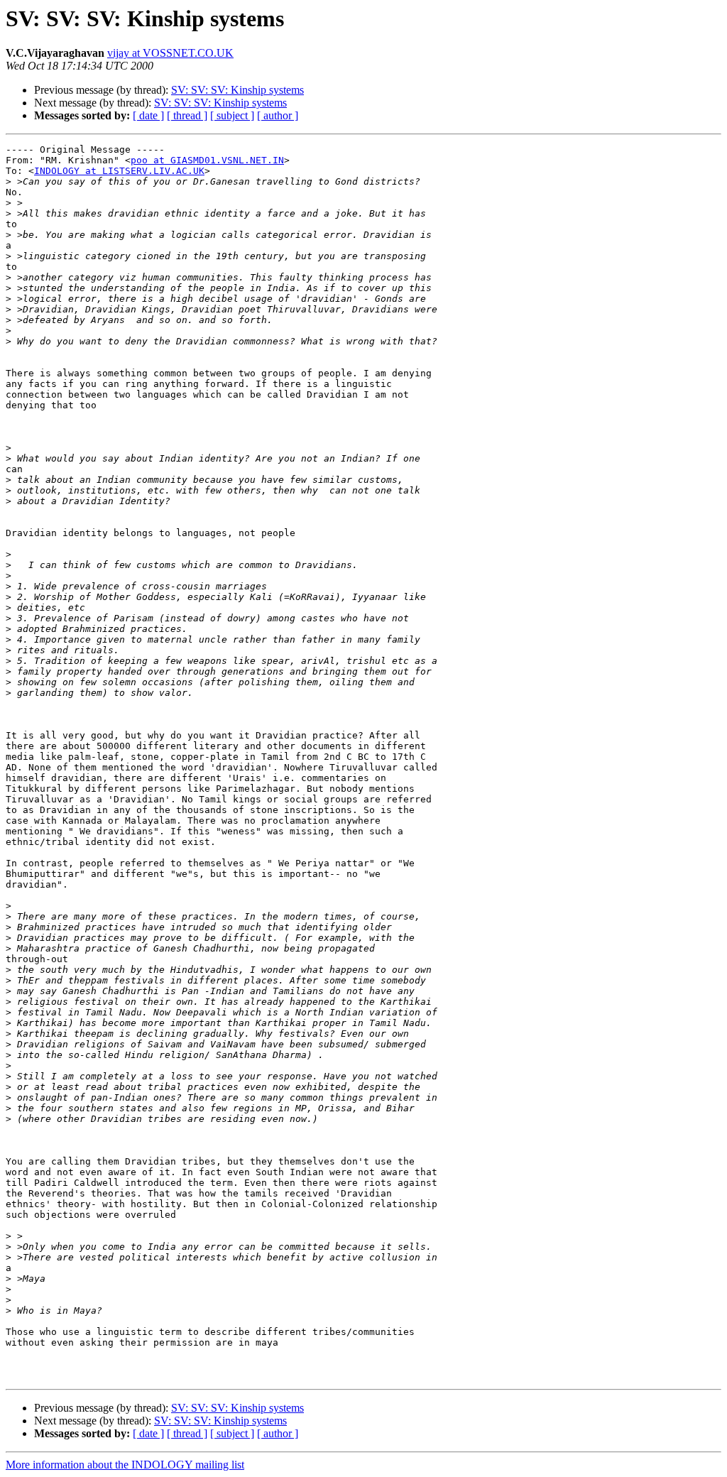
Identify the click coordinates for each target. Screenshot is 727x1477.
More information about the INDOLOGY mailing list (125, 1465)
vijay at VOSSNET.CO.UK (170, 53)
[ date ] (148, 115)
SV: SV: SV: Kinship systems (237, 90)
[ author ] (277, 115)
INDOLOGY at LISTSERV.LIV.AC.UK (119, 170)
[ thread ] (187, 115)
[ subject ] (232, 115)
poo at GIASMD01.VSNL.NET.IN (207, 160)
